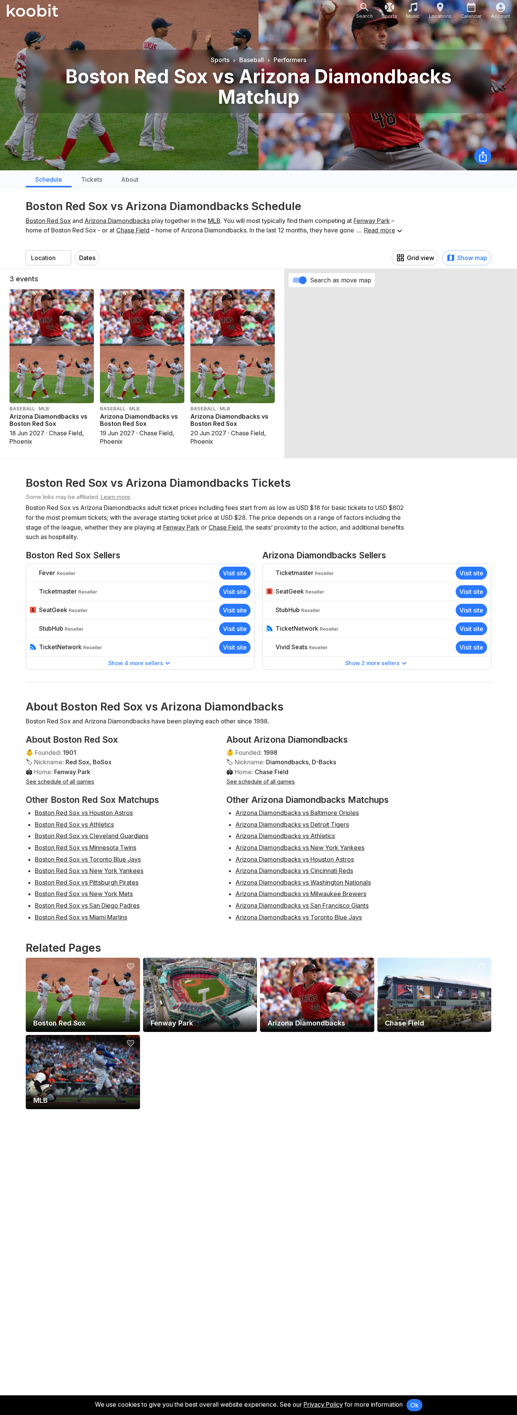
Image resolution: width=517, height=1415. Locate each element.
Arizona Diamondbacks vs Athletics (285, 836)
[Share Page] (482, 156)
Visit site (235, 573)
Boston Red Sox (48, 220)
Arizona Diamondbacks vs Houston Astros (294, 859)
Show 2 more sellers (372, 663)
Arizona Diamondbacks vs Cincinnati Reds (294, 870)
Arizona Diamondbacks (117, 220)
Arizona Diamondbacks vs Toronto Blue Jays (298, 917)
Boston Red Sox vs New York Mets (84, 894)
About (130, 179)
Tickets (91, 179)
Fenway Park (371, 220)
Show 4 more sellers (135, 663)
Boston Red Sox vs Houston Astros (84, 813)
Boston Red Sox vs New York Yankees (89, 870)
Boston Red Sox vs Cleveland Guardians (91, 836)
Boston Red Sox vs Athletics (74, 824)
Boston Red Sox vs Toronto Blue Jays (88, 859)
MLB (214, 220)
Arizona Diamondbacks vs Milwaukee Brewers (300, 894)
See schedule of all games (60, 781)
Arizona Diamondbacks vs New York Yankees (299, 847)
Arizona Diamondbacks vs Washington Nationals (303, 882)
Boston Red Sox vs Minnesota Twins (85, 847)
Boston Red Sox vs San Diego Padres (87, 905)
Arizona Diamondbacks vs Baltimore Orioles (297, 813)
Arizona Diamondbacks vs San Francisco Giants (302, 905)
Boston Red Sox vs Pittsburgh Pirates (87, 882)
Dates (87, 258)
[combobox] (48, 257)
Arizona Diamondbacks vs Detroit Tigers (292, 824)
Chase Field (132, 230)
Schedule (48, 179)
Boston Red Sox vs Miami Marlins (81, 917)
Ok (414, 1405)
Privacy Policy (323, 1404)
